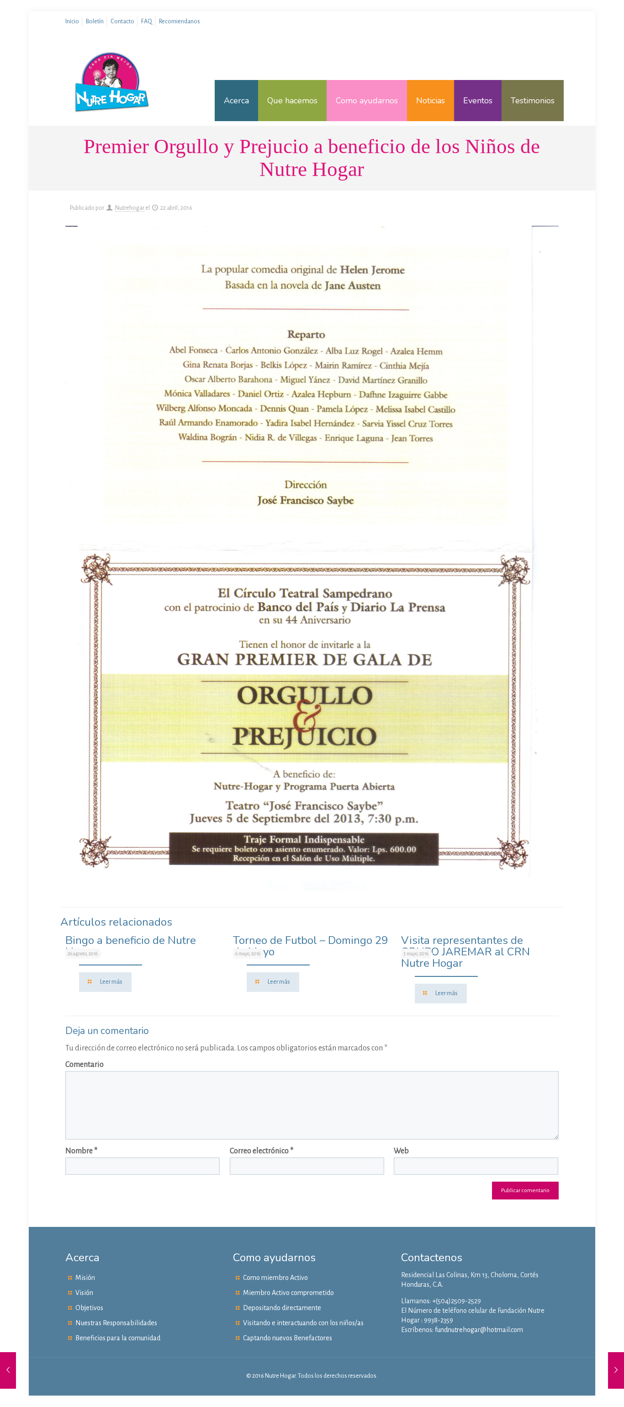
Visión (84, 1292)
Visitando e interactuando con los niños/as (303, 1323)
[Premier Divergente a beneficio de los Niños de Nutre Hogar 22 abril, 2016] (8, 1370)
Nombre (81, 1151)
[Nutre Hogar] (112, 100)
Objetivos (89, 1307)
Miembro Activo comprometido (288, 1292)
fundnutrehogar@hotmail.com (479, 1329)
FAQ (146, 21)
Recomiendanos (179, 21)
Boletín (95, 21)
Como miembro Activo (275, 1277)
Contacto (122, 21)
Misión (85, 1277)
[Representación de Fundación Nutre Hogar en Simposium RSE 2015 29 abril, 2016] (616, 1370)
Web (401, 1151)
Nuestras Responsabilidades (116, 1323)
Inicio (72, 21)
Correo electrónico (261, 1151)
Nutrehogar (129, 208)
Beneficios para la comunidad (117, 1338)
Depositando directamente (282, 1307)
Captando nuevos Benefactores (287, 1338)
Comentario (84, 1065)
